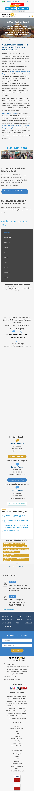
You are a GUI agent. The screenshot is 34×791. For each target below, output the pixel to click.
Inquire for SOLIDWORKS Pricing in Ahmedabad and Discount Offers (14, 516)
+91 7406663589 (11, 676)
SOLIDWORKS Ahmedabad (12, 552)
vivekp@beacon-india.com (17, 451)
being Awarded (9, 113)
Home (2, 40)
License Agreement (16, 738)
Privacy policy (17, 743)
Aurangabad (7, 237)
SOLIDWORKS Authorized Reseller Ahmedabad (14, 555)
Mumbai (6, 257)
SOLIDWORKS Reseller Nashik (17, 713)
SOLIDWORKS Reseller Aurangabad (16, 711)
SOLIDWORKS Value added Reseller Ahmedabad (14, 559)
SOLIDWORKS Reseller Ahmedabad (14, 543)
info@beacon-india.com (24, 2)
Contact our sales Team (17, 456)
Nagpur (6, 277)
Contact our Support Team (17, 480)
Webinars (17, 761)
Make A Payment (11, 8)
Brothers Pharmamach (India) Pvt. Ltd (13, 125)
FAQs (16, 768)
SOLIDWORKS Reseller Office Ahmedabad (16, 549)
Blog (17, 731)
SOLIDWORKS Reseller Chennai (16, 706)
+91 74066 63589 (10, 2)
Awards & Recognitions (16, 728)
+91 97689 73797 (11, 335)
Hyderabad (7, 272)
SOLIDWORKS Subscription (17, 504)
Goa (5, 252)
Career (17, 733)
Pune (5, 262)
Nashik (6, 267)
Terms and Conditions (17, 746)
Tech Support (17, 754)
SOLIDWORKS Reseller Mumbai (16, 701)
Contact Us (7, 40)
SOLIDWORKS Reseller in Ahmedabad (15, 546)
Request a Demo (17, 763)
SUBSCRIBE (17, 651)
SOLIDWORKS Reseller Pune (16, 698)
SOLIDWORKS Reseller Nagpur (17, 718)
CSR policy (17, 741)
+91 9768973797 (17, 448)
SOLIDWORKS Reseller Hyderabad (17, 716)
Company (17, 726)
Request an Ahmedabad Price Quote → (14, 191)
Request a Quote (23, 8)
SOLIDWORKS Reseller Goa (16, 708)
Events (17, 759)
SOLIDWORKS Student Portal (12, 531)
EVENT (12, 582)
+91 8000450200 (17, 472)
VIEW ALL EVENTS (8, 609)
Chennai (6, 247)
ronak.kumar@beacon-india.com (17, 474)
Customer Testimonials (16, 766)
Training (17, 756)
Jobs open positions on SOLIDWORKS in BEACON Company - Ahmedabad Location (16, 526)
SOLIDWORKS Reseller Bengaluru (17, 696)
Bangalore (7, 242)
